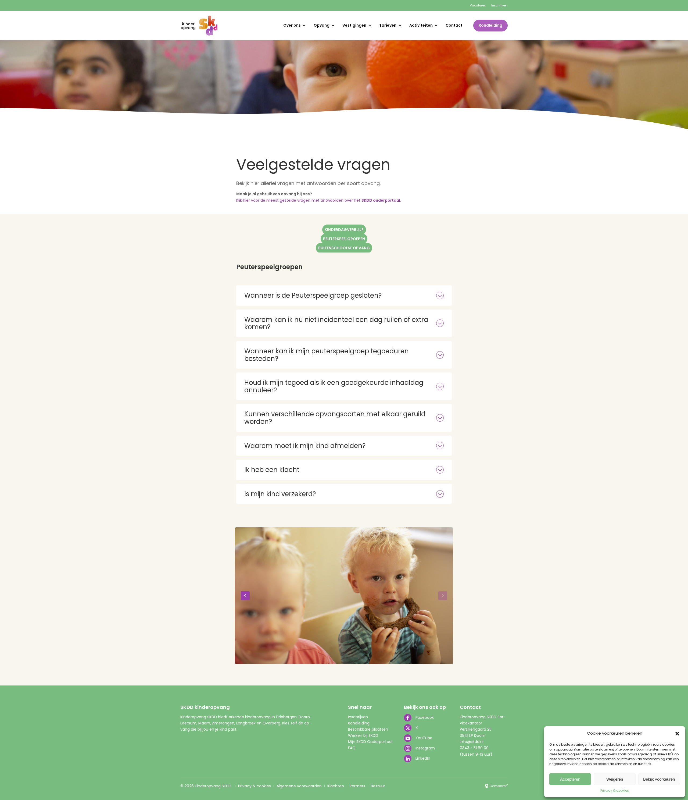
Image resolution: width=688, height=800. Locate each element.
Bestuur (378, 786)
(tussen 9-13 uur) (476, 754)
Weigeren (614, 779)
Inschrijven (499, 5)
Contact (454, 25)
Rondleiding (490, 25)
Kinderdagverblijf (344, 229)
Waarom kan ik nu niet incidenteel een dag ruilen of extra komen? (336, 323)
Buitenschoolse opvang (344, 248)
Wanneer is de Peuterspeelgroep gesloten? (313, 295)
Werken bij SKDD (363, 735)
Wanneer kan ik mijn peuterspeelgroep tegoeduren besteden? (326, 355)
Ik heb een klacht (271, 469)
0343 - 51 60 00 (474, 748)
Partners (357, 786)
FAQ (352, 748)
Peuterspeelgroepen (344, 238)
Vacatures (478, 5)
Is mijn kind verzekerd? (280, 493)
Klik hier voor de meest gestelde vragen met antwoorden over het (318, 200)
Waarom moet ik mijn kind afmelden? (305, 445)
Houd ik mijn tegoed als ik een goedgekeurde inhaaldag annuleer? (333, 386)
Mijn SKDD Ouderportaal (370, 741)
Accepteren (570, 779)
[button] (677, 733)
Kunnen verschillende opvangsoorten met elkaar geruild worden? (334, 418)
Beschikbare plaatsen (368, 729)
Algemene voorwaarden (299, 786)
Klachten (335, 786)
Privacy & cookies (614, 790)
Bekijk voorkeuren (659, 779)
